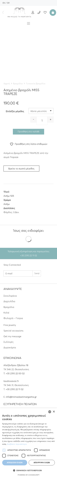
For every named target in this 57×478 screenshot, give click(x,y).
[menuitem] (4, 3)
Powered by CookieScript (28, 475)
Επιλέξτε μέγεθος (15, 111)
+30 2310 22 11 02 (14, 389)
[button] (28, 470)
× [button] (54, 412)
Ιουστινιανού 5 (11, 381)
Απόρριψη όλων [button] (42, 462)
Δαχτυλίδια (9, 301)
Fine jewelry (10, 325)
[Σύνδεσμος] (19, 12)
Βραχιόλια (18, 83)
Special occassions (13, 330)
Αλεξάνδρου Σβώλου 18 (16, 365)
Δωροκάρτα (10, 347)
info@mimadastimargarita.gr (21, 396)
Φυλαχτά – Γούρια (13, 318)
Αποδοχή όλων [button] (15, 462)
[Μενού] (28, 23)
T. (5, 373)
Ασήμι (7, 204)
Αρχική (7, 83)
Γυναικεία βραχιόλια (35, 83)
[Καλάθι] (52, 12)
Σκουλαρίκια (10, 295)
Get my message (12, 336)
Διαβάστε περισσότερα (17, 444)
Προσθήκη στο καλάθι (28, 131)
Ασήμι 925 (9, 195)
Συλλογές (9, 341)
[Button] (32, 12)
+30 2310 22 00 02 (15, 373)
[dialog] (28, 443)
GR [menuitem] (8, 3)
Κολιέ (6, 312)
